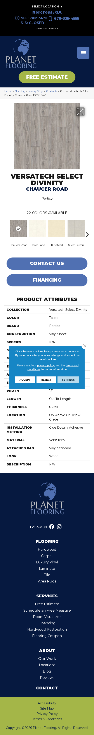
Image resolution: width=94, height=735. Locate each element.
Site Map (47, 708)
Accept (24, 379)
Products (51, 91)
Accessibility (47, 703)
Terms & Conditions (47, 719)
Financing (47, 280)
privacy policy (46, 365)
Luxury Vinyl (35, 91)
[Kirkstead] (56, 228)
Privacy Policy (47, 713)
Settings (68, 379)
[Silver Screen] (76, 228)
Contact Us (47, 263)
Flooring (20, 91)
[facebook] (51, 527)
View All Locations (47, 28)
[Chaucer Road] (18, 228)
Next (87, 228)
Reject (46, 379)
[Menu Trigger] (83, 53)
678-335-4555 (66, 18)
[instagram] (59, 527)
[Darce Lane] (37, 228)
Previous (6, 228)
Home (8, 91)
